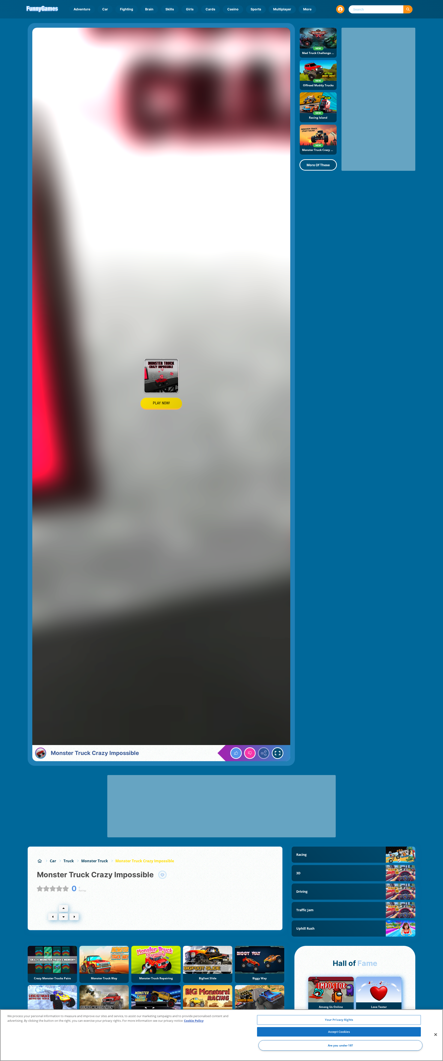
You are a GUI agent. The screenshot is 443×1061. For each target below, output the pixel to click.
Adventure (82, 9)
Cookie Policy (194, 1021)
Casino (233, 9)
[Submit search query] (408, 9)
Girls (190, 9)
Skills (169, 9)
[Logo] (42, 9)
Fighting (126, 9)
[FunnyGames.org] (39, 861)
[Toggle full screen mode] (277, 753)
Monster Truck (94, 860)
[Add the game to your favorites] (162, 875)
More (307, 9)
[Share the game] (263, 753)
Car (105, 9)
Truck (68, 860)
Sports (256, 9)
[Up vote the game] (236, 753)
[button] (340, 9)
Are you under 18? (340, 1045)
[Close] (436, 1035)
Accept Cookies (339, 1032)
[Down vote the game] (250, 753)
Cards (210, 9)
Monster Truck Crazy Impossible (144, 860)
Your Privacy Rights (339, 1020)
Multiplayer (282, 9)
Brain (149, 9)
